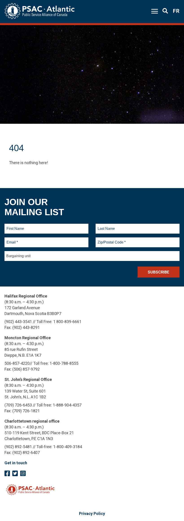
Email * (12, 239)
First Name (15, 226)
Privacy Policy (92, 513)
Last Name (105, 226)
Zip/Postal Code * (111, 239)
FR (176, 11)
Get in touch (15, 462)
